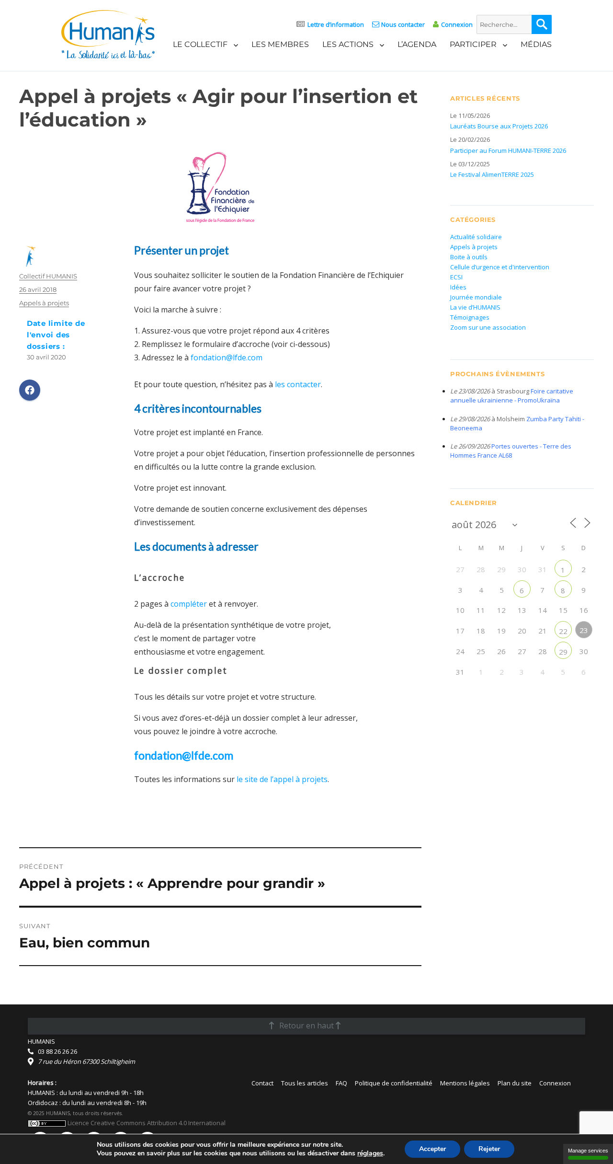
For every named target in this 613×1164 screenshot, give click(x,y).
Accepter (432, 1148)
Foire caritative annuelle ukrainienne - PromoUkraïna (511, 395)
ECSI (456, 277)
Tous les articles (304, 1083)
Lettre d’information (335, 24)
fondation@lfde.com (226, 357)
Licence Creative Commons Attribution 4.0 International (146, 1122)
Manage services (588, 1150)
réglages (370, 1153)
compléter (188, 604)
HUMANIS (41, 1041)
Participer (473, 44)
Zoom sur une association (488, 327)
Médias (536, 44)
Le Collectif (200, 44)
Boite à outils (469, 257)
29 (563, 652)
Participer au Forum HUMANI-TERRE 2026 (508, 150)
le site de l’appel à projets (281, 779)
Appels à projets (44, 303)
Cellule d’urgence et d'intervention (499, 267)
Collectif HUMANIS (48, 276)
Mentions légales (465, 1083)
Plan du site (515, 1083)
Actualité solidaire (476, 236)
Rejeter (489, 1148)
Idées (458, 287)
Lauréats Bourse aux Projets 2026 (499, 126)
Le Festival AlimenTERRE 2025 (492, 174)
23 (583, 630)
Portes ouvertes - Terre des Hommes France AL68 (510, 451)
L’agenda (416, 44)
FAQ (341, 1083)
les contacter (298, 384)
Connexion (456, 24)
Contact (262, 1083)
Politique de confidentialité (393, 1083)
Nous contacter (403, 24)
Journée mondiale (476, 297)
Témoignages (469, 317)
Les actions (348, 44)
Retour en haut (306, 1025)
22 (563, 631)
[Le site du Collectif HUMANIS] (108, 33)
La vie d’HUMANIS (475, 307)
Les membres (280, 44)
